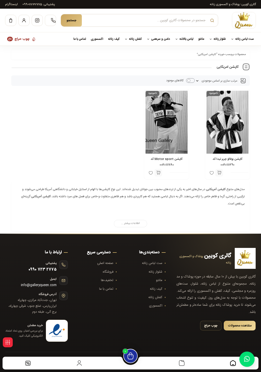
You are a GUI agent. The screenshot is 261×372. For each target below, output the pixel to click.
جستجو (71, 20)
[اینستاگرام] (37, 20)
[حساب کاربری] (24, 20)
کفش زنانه (135, 39)
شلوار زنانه (220, 39)
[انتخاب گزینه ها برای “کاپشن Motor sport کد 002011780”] (158, 173)
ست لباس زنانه (244, 39)
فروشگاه (108, 272)
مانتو (201, 39)
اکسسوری (97, 39)
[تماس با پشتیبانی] (50, 20)
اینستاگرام (11, 4)
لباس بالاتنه (186, 39)
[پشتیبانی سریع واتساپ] (247, 357)
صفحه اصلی (105, 263)
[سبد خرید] (10, 20)
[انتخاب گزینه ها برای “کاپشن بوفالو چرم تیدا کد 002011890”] (219, 173)
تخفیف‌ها (107, 280)
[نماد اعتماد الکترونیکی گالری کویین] (57, 331)
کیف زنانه (114, 39)
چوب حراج (19, 39)
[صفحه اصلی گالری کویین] (239, 20)
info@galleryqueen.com (39, 285)
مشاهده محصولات (240, 325)
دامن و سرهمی (160, 39)
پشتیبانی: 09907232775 (38, 4)
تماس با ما (79, 39)
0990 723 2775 (43, 270)
